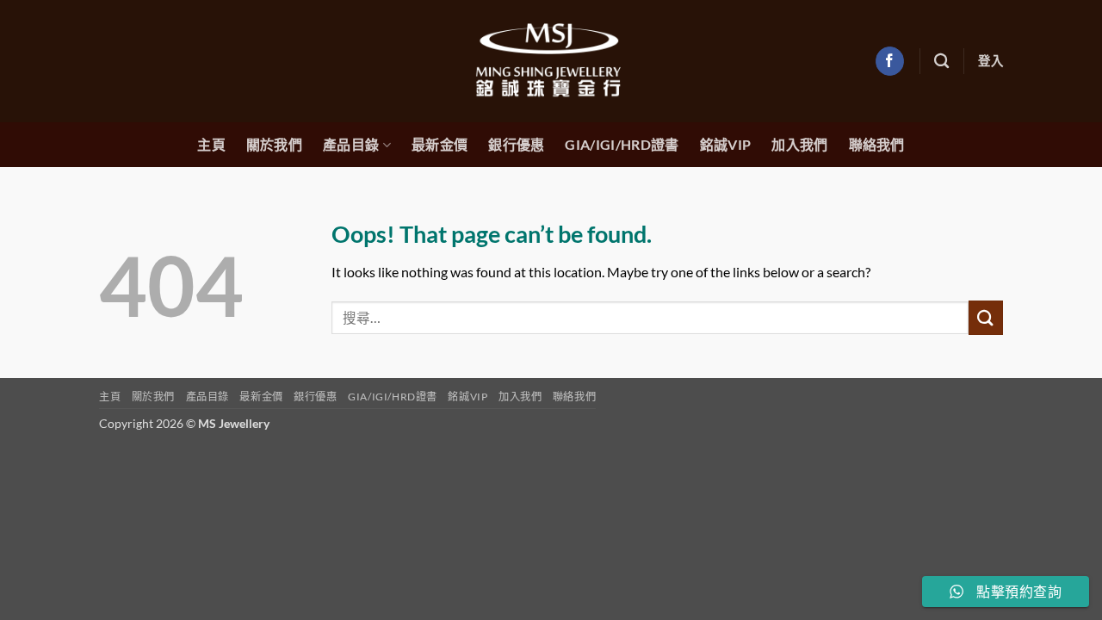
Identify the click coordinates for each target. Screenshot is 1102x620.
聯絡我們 (877, 145)
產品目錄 (351, 145)
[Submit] (986, 317)
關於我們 (274, 145)
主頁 (211, 145)
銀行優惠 (516, 145)
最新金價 (439, 145)
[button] (990, 60)
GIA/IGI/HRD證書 (621, 145)
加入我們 (799, 145)
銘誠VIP (726, 145)
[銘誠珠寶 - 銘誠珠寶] (551, 61)
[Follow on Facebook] (890, 61)
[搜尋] (941, 61)
